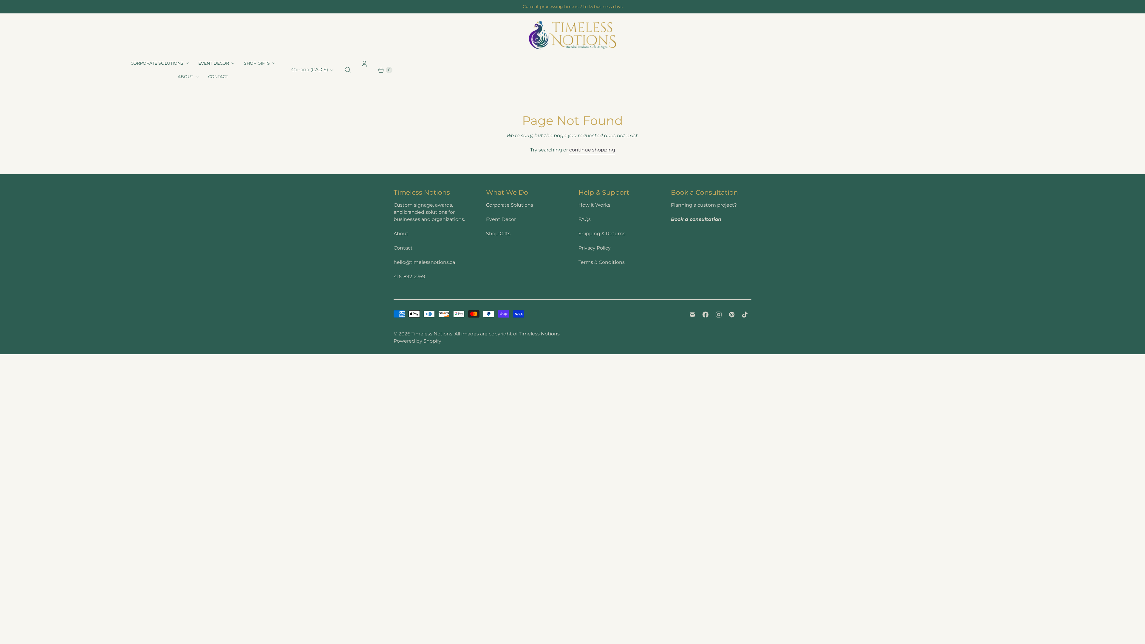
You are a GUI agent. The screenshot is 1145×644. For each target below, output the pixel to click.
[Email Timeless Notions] (692, 314)
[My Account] (364, 70)
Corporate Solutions (157, 63)
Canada (309, 69)
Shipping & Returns (601, 233)
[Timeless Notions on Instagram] (718, 314)
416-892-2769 (409, 276)
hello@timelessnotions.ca (424, 262)
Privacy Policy (594, 248)
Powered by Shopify (417, 341)
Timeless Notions (431, 334)
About (185, 76)
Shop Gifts (257, 63)
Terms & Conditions (601, 262)
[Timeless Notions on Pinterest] (731, 314)
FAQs (584, 219)
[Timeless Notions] (572, 35)
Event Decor (213, 63)
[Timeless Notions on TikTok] (744, 314)
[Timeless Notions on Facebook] (705, 314)
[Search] (347, 70)
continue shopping (592, 150)
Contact (218, 76)
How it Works (594, 205)
